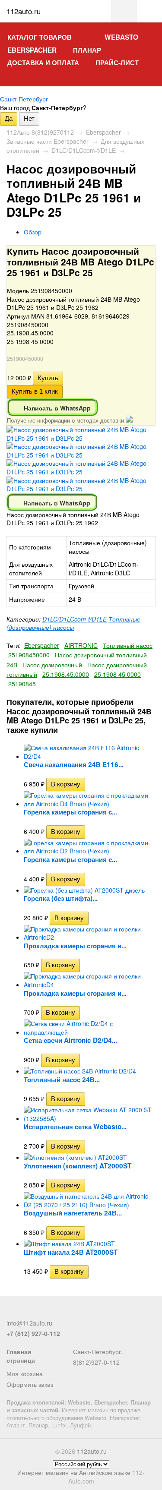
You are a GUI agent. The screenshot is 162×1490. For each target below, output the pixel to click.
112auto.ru (92, 1451)
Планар (87, 50)
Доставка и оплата (43, 62)
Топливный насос (127, 645)
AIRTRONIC (81, 645)
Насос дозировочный (52, 664)
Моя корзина (24, 1373)
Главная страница (20, 1355)
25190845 (22, 683)
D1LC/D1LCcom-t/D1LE (83, 150)
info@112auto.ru (29, 1323)
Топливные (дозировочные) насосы (73, 623)
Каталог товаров (39, 37)
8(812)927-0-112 (96, 1362)
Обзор (32, 231)
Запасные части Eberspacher (47, 141)
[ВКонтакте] (40, 1312)
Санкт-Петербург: (98, 1351)
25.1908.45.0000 (65, 674)
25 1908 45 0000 (117, 674)
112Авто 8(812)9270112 (40, 132)
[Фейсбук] (11, 1312)
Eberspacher (32, 50)
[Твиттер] (26, 1312)
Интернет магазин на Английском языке (73, 1472)
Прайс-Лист (117, 62)
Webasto (121, 37)
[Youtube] (54, 1312)
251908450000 (29, 654)
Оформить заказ (29, 1384)
